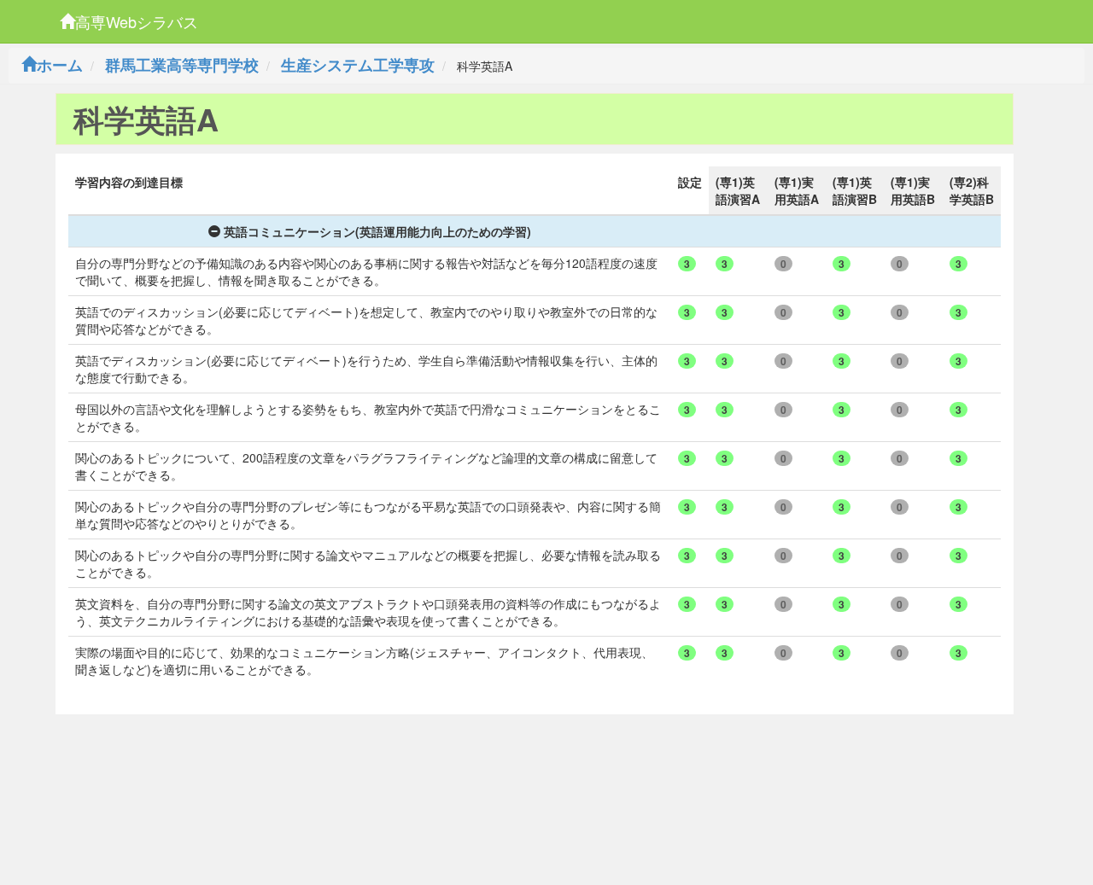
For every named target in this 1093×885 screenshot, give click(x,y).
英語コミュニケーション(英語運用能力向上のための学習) (377, 231)
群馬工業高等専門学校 (182, 65)
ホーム (60, 65)
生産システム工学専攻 (358, 65)
